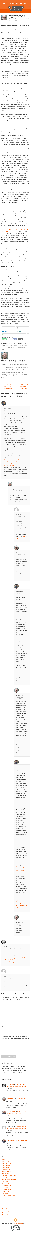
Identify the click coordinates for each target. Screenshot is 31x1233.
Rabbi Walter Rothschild (8, 1195)
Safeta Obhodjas (6, 1181)
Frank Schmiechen (7, 1199)
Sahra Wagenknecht (9, 347)
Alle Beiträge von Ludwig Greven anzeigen (13, 381)
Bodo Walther (5, 1213)
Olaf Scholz (20, 345)
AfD (25, 343)
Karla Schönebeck (7, 1201)
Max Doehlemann (7, 1163)
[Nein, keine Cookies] (29, 6)
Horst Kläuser (5, 1173)
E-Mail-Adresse (5, 1026)
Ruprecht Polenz (6, 1185)
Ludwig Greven (11, 1098)
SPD (16, 347)
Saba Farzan (5, 1167)
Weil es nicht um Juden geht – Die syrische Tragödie (8, 386)
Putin (25, 345)
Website (3, 1033)
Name (3, 1023)
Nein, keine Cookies (18, 7)
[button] (8, 327)
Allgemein (12, 343)
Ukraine (20, 347)
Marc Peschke (5, 1183)
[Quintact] (15, 1228)
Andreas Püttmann (7, 1189)
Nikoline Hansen (6, 1171)
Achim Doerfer (6, 1165)
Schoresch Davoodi (7, 1161)
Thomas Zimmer (11, 1111)
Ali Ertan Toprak (6, 1211)
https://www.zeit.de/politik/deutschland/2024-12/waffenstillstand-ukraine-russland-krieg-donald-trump (15, 960)
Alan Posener (10, 1084)
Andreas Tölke (6, 1207)
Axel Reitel (5, 1193)
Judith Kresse (5, 1177)
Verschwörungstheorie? (16, 985)
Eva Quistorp (5, 1191)
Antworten (17, 410)
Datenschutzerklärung (16, 9)
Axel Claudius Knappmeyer (9, 1175)
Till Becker (5, 1160)
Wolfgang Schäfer (7, 1197)
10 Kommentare (13, 20)
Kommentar (4, 1003)
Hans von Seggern (7, 1203)
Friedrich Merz (12, 345)
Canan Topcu (5, 1209)
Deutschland (4, 345)
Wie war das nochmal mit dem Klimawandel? (23, 386)
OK (9, 7)
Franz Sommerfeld (7, 1205)
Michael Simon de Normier (9, 1179)
